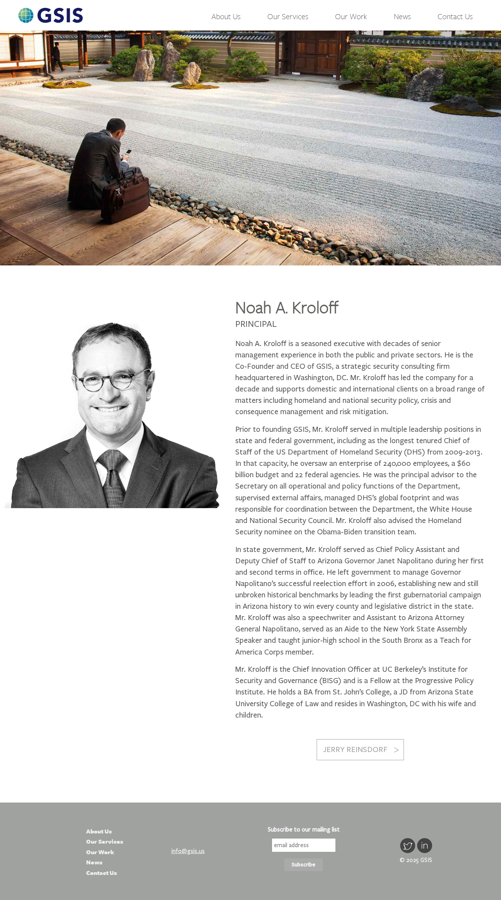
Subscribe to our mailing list (304, 829)
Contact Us (455, 16)
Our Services (287, 16)
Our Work (351, 16)
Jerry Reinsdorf (355, 749)
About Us (226, 16)
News (402, 16)
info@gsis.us (188, 851)
